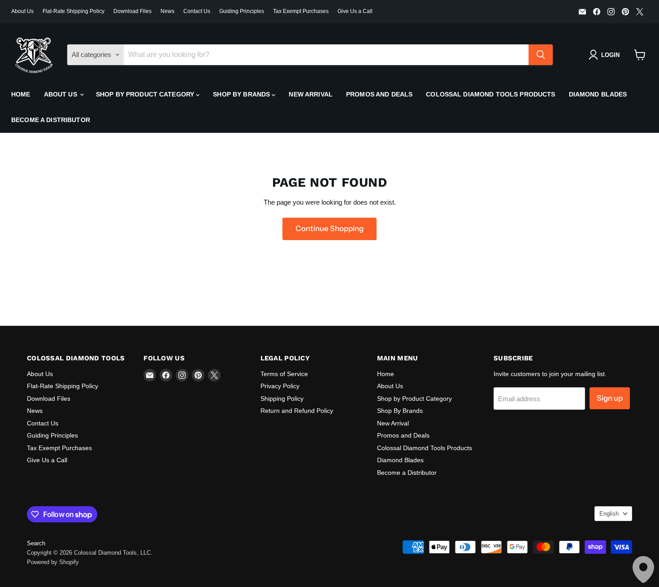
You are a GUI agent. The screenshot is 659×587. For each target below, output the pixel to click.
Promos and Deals (379, 94)
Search (36, 543)
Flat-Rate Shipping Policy (73, 11)
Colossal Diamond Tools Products (490, 94)
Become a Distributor (50, 119)
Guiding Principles (241, 11)
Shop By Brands (242, 94)
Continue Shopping (329, 228)
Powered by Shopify (53, 562)
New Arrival (311, 94)
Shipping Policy (281, 398)
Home (20, 94)
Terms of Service (284, 373)
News (167, 11)
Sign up (610, 398)
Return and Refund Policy (296, 410)
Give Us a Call (355, 11)
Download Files (132, 11)
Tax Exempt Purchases (301, 11)
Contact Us (196, 11)
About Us (22, 11)
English (609, 513)
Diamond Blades (598, 94)
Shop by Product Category (146, 94)
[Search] (541, 54)
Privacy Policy (279, 386)
